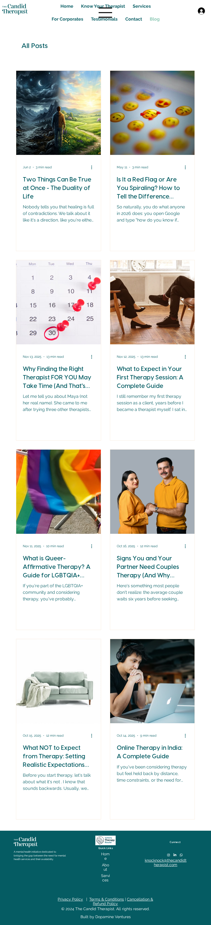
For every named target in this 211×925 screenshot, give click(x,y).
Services (105, 877)
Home (105, 856)
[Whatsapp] (181, 855)
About (105, 867)
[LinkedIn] (175, 855)
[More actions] (93, 167)
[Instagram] (168, 855)
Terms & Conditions (106, 899)
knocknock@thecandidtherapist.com (166, 862)
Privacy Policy (70, 899)
